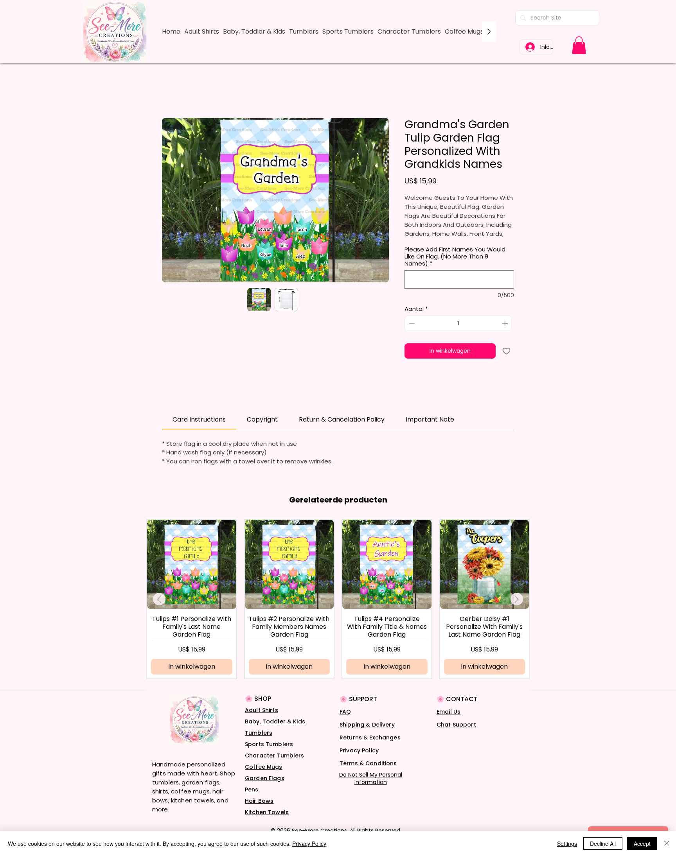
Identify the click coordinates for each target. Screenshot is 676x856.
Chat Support (456, 725)
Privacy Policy (359, 750)
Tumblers (258, 733)
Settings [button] (567, 843)
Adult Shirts (261, 710)
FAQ (345, 712)
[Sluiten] (666, 843)
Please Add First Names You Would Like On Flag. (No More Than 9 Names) (455, 256)
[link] (579, 45)
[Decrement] (411, 323)
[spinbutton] (458, 323)
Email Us (448, 712)
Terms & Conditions (368, 763)
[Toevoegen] (506, 351)
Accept (642, 843)
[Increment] (505, 323)
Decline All (603, 843)
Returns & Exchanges (370, 737)
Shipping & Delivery (367, 725)
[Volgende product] (517, 599)
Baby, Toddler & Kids (275, 721)
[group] (338, 599)
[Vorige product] (159, 599)
